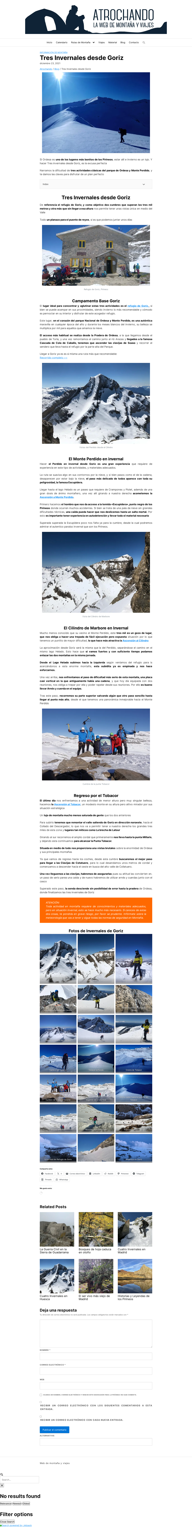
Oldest (26, 1503)
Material (112, 42)
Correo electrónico (53, 1365)
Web (42, 1379)
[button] (144, 42)
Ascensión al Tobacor (67, 804)
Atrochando (46, 69)
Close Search (7, 1521)
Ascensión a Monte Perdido (56, 497)
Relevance (5, 1503)
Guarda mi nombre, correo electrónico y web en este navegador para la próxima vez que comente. (90, 1395)
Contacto (134, 42)
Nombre (45, 1350)
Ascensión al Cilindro (136, 640)
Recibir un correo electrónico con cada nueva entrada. (81, 1420)
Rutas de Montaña (80, 42)
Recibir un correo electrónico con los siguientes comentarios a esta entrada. (96, 1407)
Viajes (101, 42)
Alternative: (47, 1436)
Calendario (61, 42)
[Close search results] (2, 1485)
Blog (122, 42)
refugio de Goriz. (138, 305)
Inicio (49, 42)
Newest (17, 1503)
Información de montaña (53, 52)
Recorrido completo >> (53, 357)
